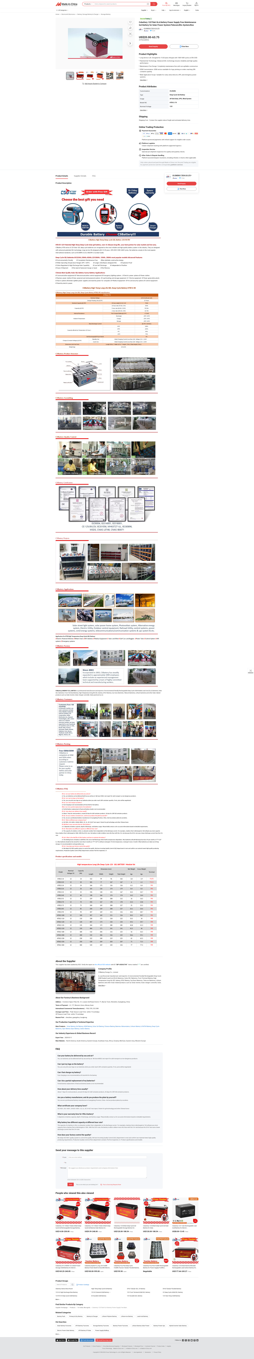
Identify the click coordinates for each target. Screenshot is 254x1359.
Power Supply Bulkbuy (102, 1330)
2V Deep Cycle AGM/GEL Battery (173, 1292)
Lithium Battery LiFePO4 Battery (140, 1026)
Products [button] (87, 4)
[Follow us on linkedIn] (197, 1340)
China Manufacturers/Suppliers (111, 1346)
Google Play (72, 1340)
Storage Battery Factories (101, 1326)
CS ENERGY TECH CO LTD (151, 28)
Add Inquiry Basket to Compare (95, 84)
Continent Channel (150, 1346)
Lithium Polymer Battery (109, 1316)
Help (163, 10)
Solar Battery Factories (64, 1326)
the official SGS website (103, 964)
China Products (96, 1346)
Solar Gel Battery (98, 1026)
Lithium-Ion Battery (127, 1316)
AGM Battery (88, 1026)
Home (57, 14)
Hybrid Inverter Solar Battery (178, 1326)
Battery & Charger (92, 1316)
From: (64, 1157)
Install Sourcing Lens (105, 1340)
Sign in (196, 5)
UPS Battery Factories (82, 1326)
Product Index (161, 1346)
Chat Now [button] (185, 46)
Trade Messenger (87, 1340)
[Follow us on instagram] (189, 1340)
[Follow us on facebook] (183, 1340)
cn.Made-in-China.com (146, 1348)
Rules (197, 10)
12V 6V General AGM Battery (100, 1292)
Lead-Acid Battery (142, 1316)
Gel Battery (79, 1026)
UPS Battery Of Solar (84, 1330)
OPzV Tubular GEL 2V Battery (136, 1289)
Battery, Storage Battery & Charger (88, 14)
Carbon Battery (85, 1029)
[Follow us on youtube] (192, 1340)
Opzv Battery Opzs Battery (70, 1029)
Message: (63, 1168)
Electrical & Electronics (68, 14)
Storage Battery (106, 14)
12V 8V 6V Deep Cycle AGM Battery (66, 1296)
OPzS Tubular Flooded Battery (172, 1289)
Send (70, 1184)
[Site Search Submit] (153, 4)
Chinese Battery (109, 1026)
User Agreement (138, 1352)
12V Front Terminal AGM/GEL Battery (138, 1292)
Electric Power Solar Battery (65, 1330)
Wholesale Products (127, 1346)
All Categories (62, 10)
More (57, 1334)
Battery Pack (61, 1316)
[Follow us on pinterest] (194, 1340)
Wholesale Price (138, 1346)
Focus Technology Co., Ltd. (113, 1352)
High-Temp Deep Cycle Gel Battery (101, 1289)
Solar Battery (71, 1026)
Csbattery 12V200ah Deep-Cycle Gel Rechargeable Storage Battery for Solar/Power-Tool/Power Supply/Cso (125, 1228)
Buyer (153, 10)
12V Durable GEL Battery (134, 1296)
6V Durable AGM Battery (98, 1296)
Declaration (148, 1352)
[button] (148, 4)
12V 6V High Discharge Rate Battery (67, 1292)
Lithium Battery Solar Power (140, 1326)
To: (65, 1163)
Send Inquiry (153, 46)
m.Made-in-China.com (132, 1348)
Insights (169, 1346)
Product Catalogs (83, 1285)
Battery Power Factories (120, 1326)
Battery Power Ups (159, 1326)
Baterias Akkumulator (122, 1026)
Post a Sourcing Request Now (110, 1184)
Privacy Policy (157, 1352)
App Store (61, 1340)
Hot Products (86, 1346)
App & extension (174, 10)
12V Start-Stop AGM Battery (171, 1296)
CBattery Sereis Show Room (64, 1289)
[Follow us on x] (186, 1340)
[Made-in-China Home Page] (66, 4)
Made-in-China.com (118, 1348)
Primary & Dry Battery (76, 1316)
